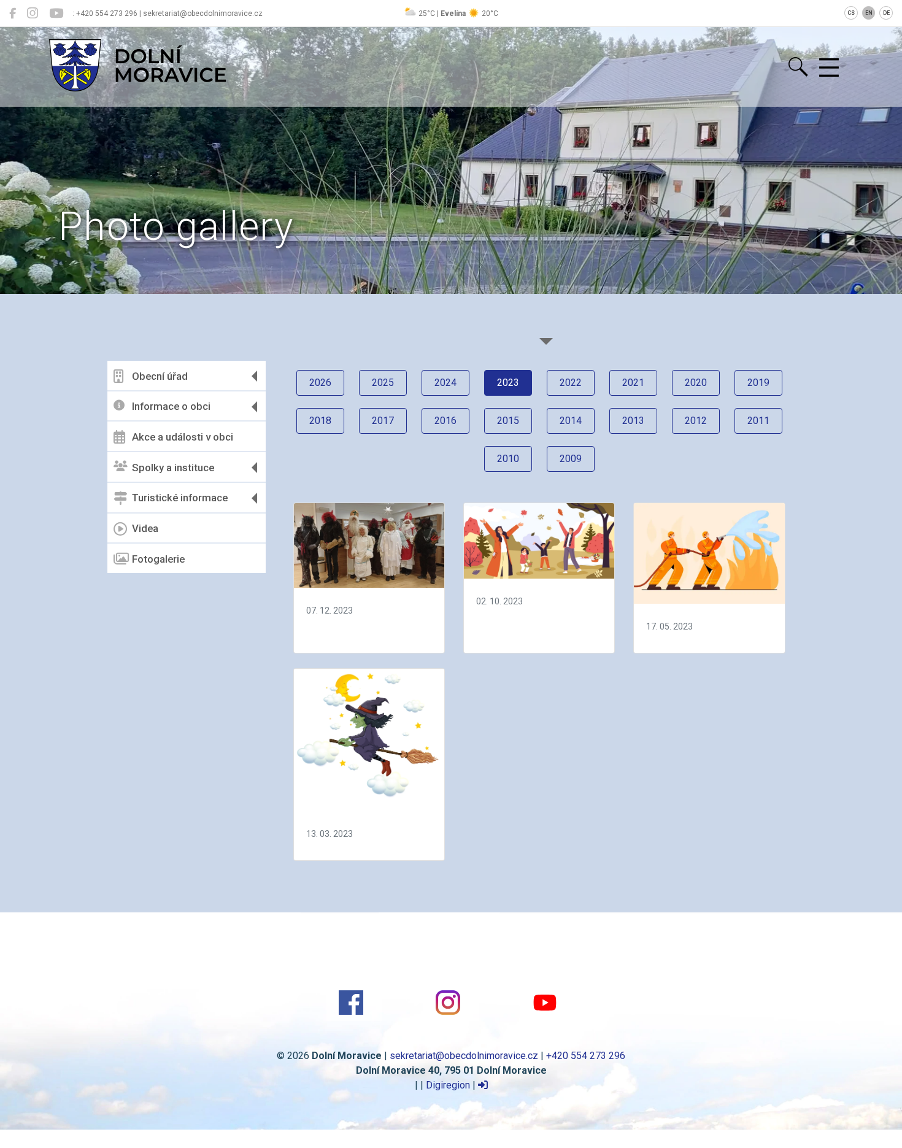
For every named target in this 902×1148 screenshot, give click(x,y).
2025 (383, 382)
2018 (320, 420)
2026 (320, 382)
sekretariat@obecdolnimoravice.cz (464, 1055)
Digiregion (448, 1085)
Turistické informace (180, 497)
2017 (383, 420)
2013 (633, 420)
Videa (145, 528)
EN (869, 13)
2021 (633, 382)
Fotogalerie (158, 559)
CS (851, 13)
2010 (508, 458)
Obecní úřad (160, 376)
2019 (758, 382)
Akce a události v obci (182, 437)
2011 (758, 420)
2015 (508, 420)
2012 (696, 420)
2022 (571, 382)
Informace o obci (171, 406)
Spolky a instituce (173, 467)
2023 (508, 382)
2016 (445, 420)
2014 (571, 420)
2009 (571, 458)
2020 (696, 382)
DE (886, 13)
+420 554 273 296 (585, 1055)
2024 (445, 382)
